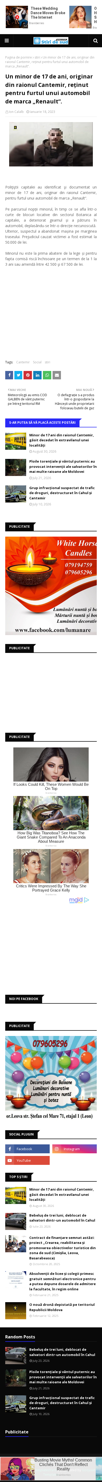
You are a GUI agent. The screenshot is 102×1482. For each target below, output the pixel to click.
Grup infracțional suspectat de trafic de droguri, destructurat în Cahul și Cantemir (62, 492)
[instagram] (74, 1148)
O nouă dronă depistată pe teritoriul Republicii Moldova (62, 1307)
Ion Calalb (16, 111)
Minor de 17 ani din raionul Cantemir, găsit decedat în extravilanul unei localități (61, 440)
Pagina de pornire (18, 57)
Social (37, 362)
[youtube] (27, 1160)
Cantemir (23, 362)
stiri (37, 57)
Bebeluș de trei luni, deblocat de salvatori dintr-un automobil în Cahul (62, 1218)
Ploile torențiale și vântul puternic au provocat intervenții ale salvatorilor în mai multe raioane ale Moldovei (63, 466)
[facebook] (27, 1148)
